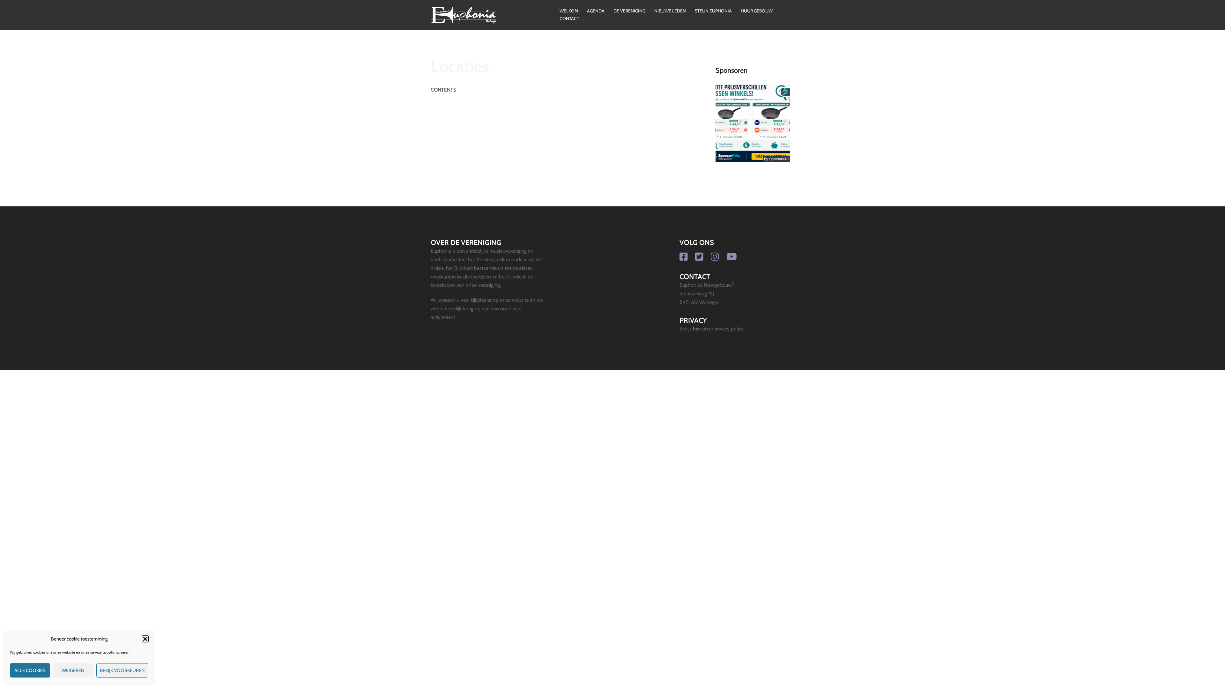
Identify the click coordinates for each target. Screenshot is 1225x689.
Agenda (596, 11)
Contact (569, 18)
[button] (145, 639)
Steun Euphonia (713, 11)
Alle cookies (30, 670)
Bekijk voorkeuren (122, 670)
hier (697, 329)
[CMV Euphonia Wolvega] (463, 14)
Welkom (569, 11)
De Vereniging (629, 11)
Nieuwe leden (670, 11)
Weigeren (73, 670)
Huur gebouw (757, 11)
